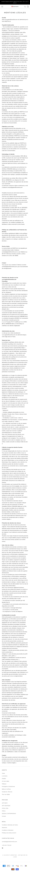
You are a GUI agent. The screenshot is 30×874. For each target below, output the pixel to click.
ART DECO (4, 803)
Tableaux (4, 784)
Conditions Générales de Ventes (10, 825)
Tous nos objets (6, 794)
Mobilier (4, 778)
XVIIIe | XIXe (5, 808)
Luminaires (4, 776)
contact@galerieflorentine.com (16, 69)
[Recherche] (25, 6)
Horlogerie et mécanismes (8, 786)
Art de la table (5, 781)
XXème (3, 811)
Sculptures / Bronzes (7, 792)
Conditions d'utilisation (7, 830)
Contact (4, 816)
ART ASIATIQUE (6, 805)
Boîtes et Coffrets (6, 789)
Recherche (4, 827)
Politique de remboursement (9, 833)
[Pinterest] (2, 848)
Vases (3, 773)
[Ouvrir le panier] (28, 6)
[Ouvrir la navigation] (2, 6)
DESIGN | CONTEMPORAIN (9, 813)
